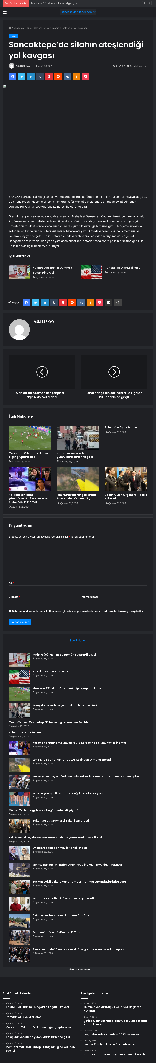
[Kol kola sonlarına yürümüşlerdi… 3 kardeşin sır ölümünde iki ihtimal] (30, 479)
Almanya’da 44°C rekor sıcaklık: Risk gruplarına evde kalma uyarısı (79, 949)
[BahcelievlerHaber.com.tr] (78, 12)
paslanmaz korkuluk (78, 969)
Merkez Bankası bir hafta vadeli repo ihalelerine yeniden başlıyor (77, 865)
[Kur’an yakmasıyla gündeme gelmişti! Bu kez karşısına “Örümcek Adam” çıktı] (19, 782)
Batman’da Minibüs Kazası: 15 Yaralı (57, 932)
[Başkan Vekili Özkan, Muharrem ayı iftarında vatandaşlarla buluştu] (19, 887)
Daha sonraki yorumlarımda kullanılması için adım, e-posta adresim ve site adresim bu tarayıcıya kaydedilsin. (79, 611)
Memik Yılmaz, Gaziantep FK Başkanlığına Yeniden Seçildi (48, 722)
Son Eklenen (78, 640)
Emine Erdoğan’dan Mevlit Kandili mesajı (60, 848)
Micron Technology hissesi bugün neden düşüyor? (43, 810)
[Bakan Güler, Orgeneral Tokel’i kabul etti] (126, 479)
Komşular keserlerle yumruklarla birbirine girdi (75, 455)
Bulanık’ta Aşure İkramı (121, 427)
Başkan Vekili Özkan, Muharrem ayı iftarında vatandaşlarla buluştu (79, 881)
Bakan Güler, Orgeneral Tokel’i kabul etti (126, 496)
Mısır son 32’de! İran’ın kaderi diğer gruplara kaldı (60, 3)
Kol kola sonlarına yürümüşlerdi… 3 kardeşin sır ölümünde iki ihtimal (28, 498)
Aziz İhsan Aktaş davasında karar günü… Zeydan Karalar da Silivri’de (56, 837)
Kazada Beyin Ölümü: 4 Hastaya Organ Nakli (63, 898)
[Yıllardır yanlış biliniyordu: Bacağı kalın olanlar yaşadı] (19, 799)
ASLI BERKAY (23, 66)
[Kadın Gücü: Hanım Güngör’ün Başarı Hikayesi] (19, 272)
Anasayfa (17, 27)
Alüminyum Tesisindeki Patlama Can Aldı (61, 915)
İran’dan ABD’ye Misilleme (122, 268)
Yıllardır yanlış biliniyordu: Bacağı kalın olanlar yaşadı (69, 793)
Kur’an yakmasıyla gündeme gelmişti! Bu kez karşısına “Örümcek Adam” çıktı (86, 776)
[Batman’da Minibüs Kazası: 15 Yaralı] (19, 937)
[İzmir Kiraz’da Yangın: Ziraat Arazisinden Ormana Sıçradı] (78, 479)
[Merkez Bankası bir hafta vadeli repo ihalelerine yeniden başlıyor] (19, 870)
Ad (11, 582)
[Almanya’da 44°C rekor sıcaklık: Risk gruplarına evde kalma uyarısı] (19, 954)
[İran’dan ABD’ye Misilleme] (91, 272)
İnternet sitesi (89, 596)
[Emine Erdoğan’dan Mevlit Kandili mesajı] (19, 853)
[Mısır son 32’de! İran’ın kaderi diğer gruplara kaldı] (30, 438)
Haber (28, 27)
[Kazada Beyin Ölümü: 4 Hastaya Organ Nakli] (19, 904)
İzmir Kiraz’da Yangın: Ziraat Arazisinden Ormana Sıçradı (76, 496)
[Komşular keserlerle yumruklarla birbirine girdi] (78, 438)
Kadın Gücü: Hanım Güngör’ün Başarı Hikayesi (64, 654)
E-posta (14, 596)
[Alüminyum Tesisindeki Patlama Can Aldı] (19, 921)
